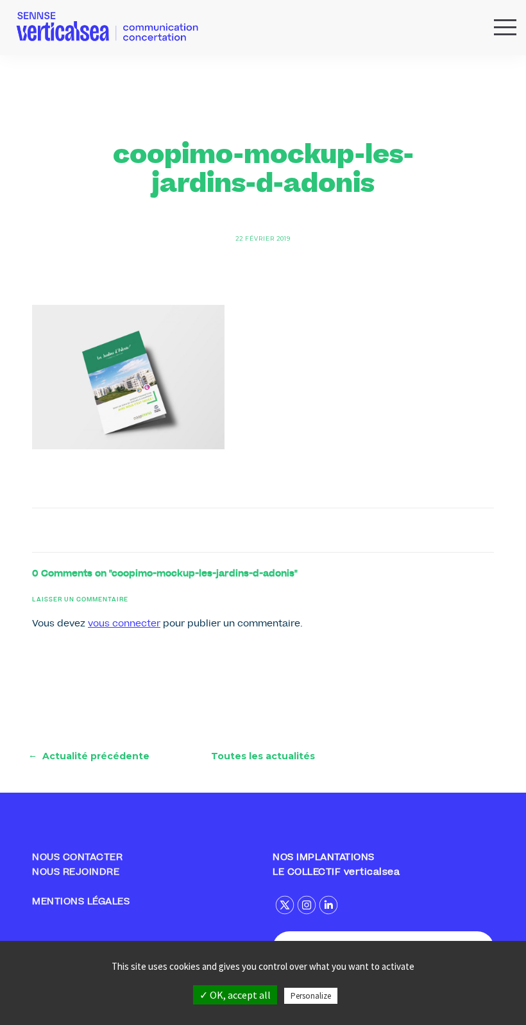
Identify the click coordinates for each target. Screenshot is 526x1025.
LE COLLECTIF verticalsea (336, 872)
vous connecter (124, 624)
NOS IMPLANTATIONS (324, 858)
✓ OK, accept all (235, 994)
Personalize (311, 995)
